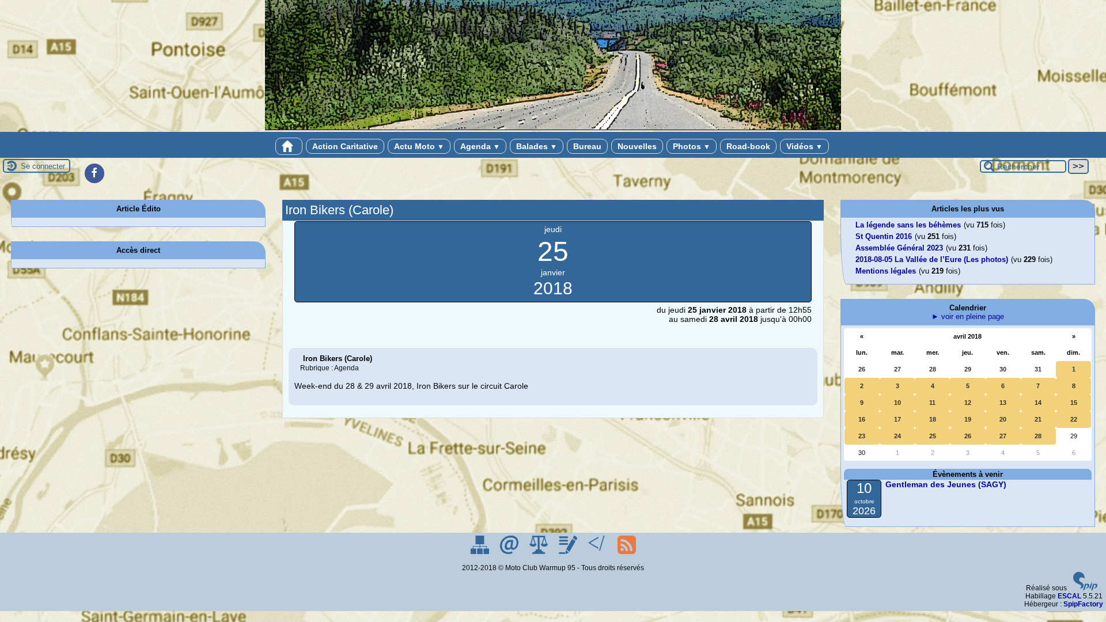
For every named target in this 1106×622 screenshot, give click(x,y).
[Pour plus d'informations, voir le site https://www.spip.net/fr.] (1085, 588)
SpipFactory (1083, 604)
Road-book (748, 146)
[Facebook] (94, 173)
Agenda (480, 146)
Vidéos (804, 146)
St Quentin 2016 (883, 236)
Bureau (587, 146)
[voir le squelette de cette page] (598, 552)
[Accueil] (288, 146)
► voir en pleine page (967, 316)
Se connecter (43, 166)
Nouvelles (637, 146)
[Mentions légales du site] (539, 552)
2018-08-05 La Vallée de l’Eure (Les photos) (931, 259)
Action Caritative (345, 146)
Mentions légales (885, 271)
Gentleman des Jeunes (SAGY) (945, 484)
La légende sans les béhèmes (908, 225)
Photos (691, 146)
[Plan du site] (480, 552)
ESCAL (1069, 596)
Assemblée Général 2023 (899, 248)
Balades (536, 146)
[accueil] (553, 128)
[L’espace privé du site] (569, 552)
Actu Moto (419, 146)
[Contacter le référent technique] (510, 552)
